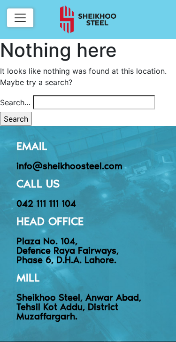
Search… (15, 102)
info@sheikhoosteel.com (69, 165)
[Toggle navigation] (20, 17)
